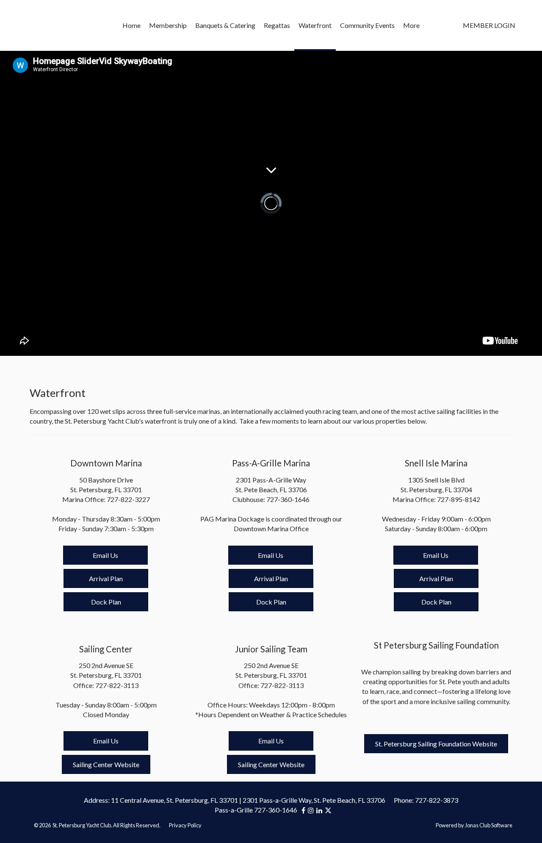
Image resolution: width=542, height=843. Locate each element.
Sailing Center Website (106, 764)
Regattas (277, 25)
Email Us (105, 555)
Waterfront (315, 25)
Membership (168, 25)
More (411, 25)
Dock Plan (106, 602)
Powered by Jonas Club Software (474, 825)
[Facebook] (304, 810)
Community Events (367, 25)
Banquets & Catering (225, 25)
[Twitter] (328, 810)
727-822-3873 (436, 800)
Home (131, 25)
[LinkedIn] (320, 810)
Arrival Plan (106, 578)
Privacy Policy (185, 825)
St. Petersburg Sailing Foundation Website (436, 744)
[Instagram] (312, 810)
